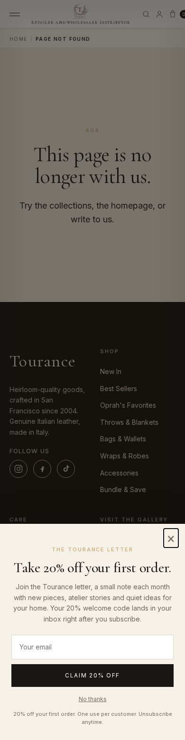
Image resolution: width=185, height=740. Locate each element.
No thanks (93, 699)
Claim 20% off (92, 675)
